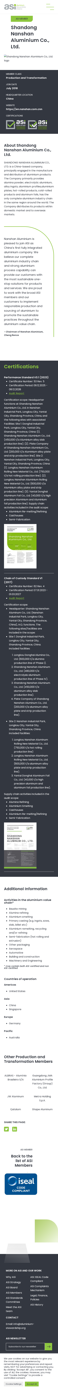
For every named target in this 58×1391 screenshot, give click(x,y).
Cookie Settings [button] (13, 1384)
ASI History (36, 1304)
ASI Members (14, 1292)
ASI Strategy (13, 1282)
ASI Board (11, 1287)
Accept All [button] (32, 1384)
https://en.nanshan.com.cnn (24, 109)
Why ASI (11, 1277)
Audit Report (16, 393)
